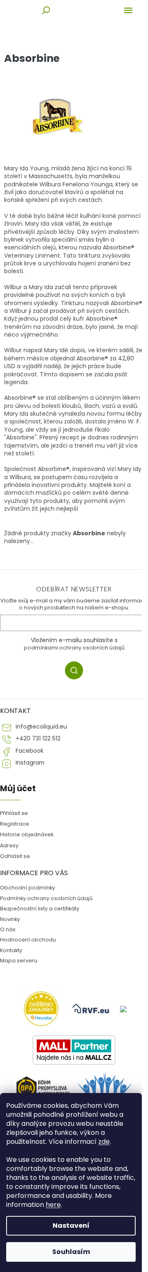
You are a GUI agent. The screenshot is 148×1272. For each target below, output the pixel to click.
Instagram (30, 763)
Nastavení (71, 1225)
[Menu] (128, 10)
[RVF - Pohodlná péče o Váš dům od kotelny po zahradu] (91, 1008)
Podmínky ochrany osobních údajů (46, 898)
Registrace (14, 823)
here (53, 1204)
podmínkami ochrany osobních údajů (74, 647)
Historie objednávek (26, 834)
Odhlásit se (15, 856)
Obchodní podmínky (27, 887)
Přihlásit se (77, 671)
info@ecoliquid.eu (41, 727)
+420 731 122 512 (38, 738)
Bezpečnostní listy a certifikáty (39, 908)
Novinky (10, 919)
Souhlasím (71, 1251)
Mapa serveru (18, 960)
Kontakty (11, 950)
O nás (8, 929)
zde (104, 1141)
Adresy (9, 845)
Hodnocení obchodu (28, 939)
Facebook (30, 751)
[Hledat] (46, 10)
